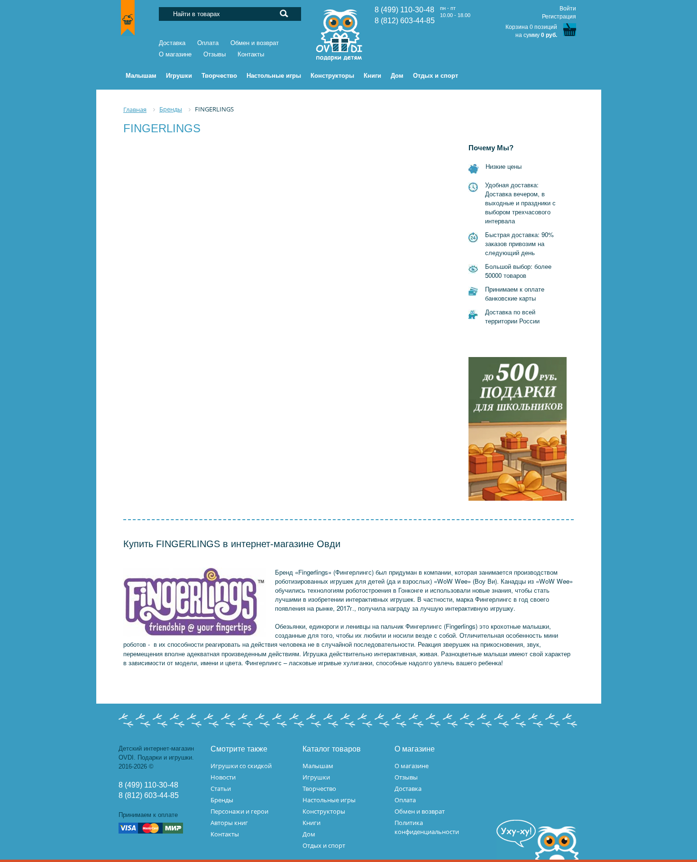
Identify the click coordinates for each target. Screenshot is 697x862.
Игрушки (316, 777)
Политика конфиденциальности (426, 827)
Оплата (208, 42)
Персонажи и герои (239, 811)
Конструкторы (324, 811)
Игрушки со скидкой (241, 765)
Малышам (318, 765)
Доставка (172, 42)
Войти (567, 8)
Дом (309, 834)
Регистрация (559, 16)
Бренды (222, 800)
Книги (312, 822)
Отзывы (214, 54)
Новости (223, 777)
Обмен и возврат (254, 42)
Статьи (221, 788)
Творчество (319, 788)
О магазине (175, 54)
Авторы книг (229, 822)
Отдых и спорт (324, 845)
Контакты (251, 54)
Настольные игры (329, 800)
